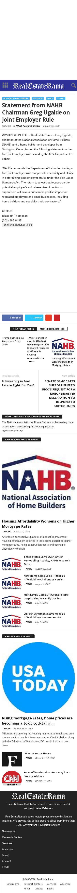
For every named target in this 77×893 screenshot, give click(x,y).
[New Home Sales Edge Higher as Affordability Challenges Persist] (12, 581)
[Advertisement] (38, 40)
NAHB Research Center (28, 125)
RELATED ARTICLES (23, 328)
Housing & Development (15, 98)
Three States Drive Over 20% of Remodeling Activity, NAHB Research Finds (47, 560)
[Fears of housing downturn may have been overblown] (12, 778)
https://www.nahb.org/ (12, 430)
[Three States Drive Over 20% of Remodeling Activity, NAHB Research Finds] (12, 562)
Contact (6, 861)
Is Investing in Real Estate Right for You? (18, 383)
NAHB (7, 531)
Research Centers (12, 837)
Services (7, 843)
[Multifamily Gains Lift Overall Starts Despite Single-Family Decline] (12, 600)
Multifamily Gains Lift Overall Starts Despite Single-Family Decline (46, 596)
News (50, 98)
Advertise (7, 849)
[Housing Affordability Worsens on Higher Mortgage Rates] (63, 345)
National (38, 98)
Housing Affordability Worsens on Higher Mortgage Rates (63, 362)
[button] (71, 85)
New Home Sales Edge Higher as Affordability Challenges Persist (44, 577)
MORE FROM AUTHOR (52, 328)
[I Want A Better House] (12, 759)
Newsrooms (8, 831)
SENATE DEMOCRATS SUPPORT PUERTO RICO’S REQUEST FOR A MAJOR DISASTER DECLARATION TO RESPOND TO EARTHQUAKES (58, 393)
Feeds (5, 867)
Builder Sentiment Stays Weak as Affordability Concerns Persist (44, 615)
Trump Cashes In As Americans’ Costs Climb (13, 341)
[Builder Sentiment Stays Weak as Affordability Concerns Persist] (12, 619)
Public (60, 98)
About (5, 855)
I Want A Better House (37, 753)
